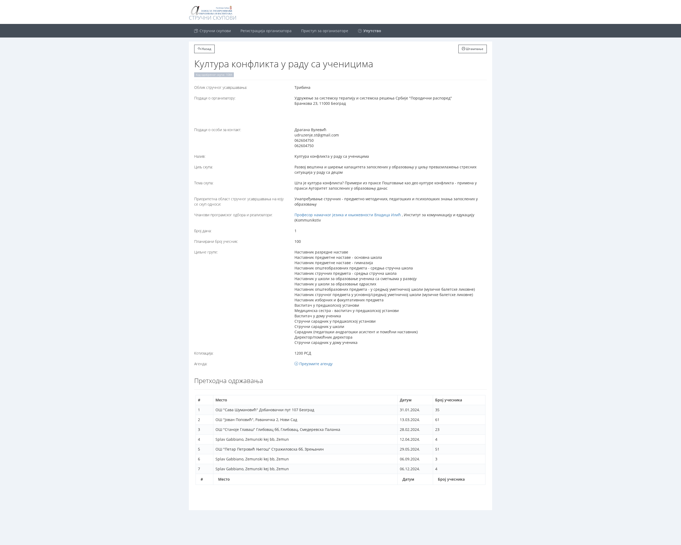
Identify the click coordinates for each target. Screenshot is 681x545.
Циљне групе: (206, 252)
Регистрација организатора (266, 30)
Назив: (199, 156)
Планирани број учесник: (216, 241)
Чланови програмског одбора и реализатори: (233, 214)
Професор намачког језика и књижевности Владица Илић (347, 214)
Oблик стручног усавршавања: (220, 87)
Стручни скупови (214, 30)
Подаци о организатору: (214, 98)
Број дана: (202, 230)
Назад (206, 49)
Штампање (474, 49)
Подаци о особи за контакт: (217, 129)
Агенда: (200, 363)
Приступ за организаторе (324, 30)
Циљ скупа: (203, 166)
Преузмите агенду (315, 363)
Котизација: (203, 353)
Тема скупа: (203, 182)
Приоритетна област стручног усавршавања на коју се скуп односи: (239, 201)
